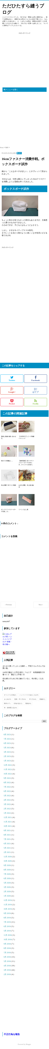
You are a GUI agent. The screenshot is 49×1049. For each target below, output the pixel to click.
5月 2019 (7, 931)
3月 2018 (7, 970)
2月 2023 (7, 756)
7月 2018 (7, 953)
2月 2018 (7, 974)
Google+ (11, 392)
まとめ (7, 699)
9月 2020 (7, 865)
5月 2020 (7, 883)
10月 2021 (8, 826)
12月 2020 (8, 857)
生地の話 (18, 703)
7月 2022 (7, 787)
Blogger (28, 1044)
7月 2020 (7, 874)
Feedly (36, 404)
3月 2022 (7, 804)
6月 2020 (7, 878)
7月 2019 (7, 922)
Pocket (12, 404)
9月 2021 (7, 830)
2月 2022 (7, 809)
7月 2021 (7, 839)
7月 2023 (7, 739)
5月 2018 (7, 961)
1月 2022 (7, 813)
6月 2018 (7, 957)
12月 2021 (8, 817)
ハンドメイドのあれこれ (28, 695)
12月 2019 (8, 900)
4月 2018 (7, 966)
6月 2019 (7, 926)
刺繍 (42, 699)
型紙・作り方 (20, 699)
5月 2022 (7, 796)
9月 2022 (7, 778)
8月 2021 (7, 835)
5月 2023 (7, 748)
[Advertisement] (24, 60)
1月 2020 (7, 896)
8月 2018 (7, 948)
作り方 (32, 699)
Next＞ (41, 605)
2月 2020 (7, 891)
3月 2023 (7, 752)
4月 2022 (7, 800)
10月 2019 (8, 909)
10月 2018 (8, 939)
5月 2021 (7, 848)
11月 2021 (8, 822)
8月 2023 (7, 734)
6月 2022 (7, 791)
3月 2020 (7, 887)
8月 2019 (7, 918)
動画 (28, 703)
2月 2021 (7, 852)
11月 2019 (8, 905)
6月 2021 (7, 844)
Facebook (35, 380)
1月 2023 (7, 761)
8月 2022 (7, 782)
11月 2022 (8, 769)
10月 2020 (8, 861)
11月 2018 (8, 935)
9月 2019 (7, 913)
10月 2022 (8, 774)
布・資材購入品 (10, 708)
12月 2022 (8, 765)
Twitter (12, 380)
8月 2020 (7, 870)
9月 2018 (7, 944)
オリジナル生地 (10, 695)
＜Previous (8, 605)
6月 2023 (7, 743)
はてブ (35, 390)
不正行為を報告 (12, 1034)
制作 (7, 703)
